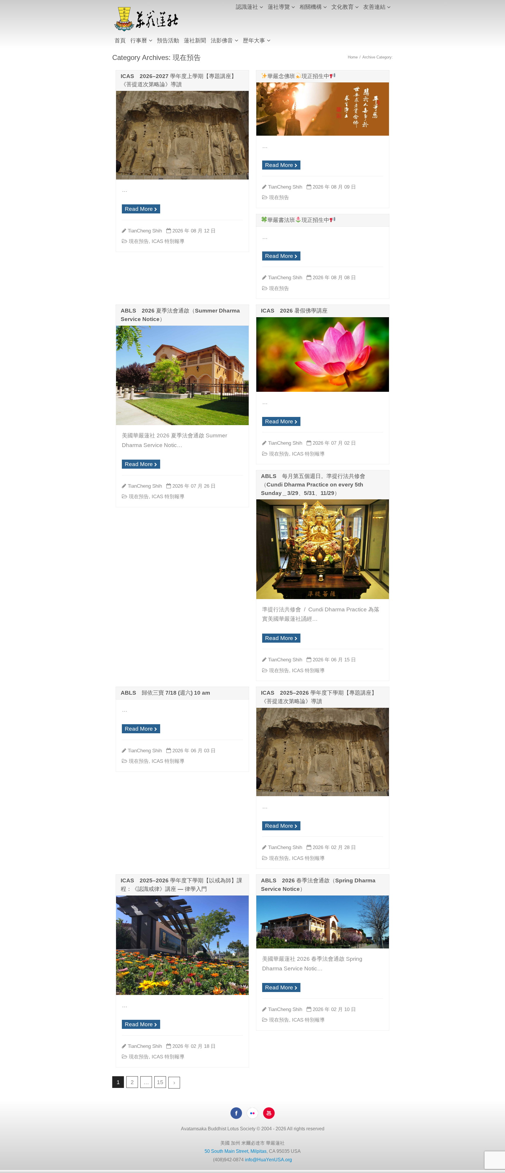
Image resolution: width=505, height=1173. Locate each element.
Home (353, 57)
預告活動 (168, 40)
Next (174, 1083)
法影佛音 (222, 40)
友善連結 (374, 7)
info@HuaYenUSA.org (268, 1159)
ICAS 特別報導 (168, 241)
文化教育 (342, 7)
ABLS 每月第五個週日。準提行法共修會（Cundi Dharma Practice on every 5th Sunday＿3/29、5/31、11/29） (313, 484)
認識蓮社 (247, 7)
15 (160, 1082)
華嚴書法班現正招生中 (298, 220)
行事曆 (138, 40)
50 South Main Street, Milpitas (236, 1151)
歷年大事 (254, 40)
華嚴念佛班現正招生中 (298, 76)
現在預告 (139, 241)
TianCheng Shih (145, 231)
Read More (139, 209)
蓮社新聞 (195, 40)
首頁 (120, 40)
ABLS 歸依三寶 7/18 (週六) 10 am (165, 693)
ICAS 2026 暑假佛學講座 (294, 311)
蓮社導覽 (279, 7)
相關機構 (311, 7)
